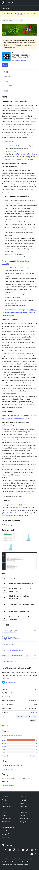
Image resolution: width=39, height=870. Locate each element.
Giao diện (23, 800)
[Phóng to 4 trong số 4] (35, 555)
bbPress (5, 834)
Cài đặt (6, 81)
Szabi (20, 505)
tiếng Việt (9, 845)
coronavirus (20, 716)
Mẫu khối (23, 806)
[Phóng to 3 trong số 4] (16, 545)
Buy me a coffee (10, 151)
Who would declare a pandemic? (13, 650)
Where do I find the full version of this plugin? (9, 631)
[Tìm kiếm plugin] (21, 20)
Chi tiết (6, 72)
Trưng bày (23, 797)
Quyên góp (24, 818)
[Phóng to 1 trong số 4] (16, 536)
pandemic (33, 716)
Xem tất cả (33, 756)
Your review (6, 756)
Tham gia (23, 812)
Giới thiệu (5, 797)
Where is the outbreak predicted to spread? (16, 656)
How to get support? (9, 661)
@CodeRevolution (8, 513)
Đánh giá (7, 77)
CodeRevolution (20, 60)
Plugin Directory (6, 8)
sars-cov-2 (33, 720)
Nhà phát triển (8, 86)
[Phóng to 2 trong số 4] (35, 536)
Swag (23, 822)
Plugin (22, 803)
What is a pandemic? (9, 644)
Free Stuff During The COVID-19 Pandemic (19, 159)
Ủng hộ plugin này (8, 786)
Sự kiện (22, 815)
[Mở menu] (36, 2)
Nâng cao (5, 725)
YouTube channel (7, 515)
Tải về (5, 65)
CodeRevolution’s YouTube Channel (25, 154)
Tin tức (4, 800)
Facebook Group (16, 146)
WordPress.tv (7, 822)
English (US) (33, 712)
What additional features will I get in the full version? (11, 638)
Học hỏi (4, 812)
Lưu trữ (4, 803)
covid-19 (27, 716)
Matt (4, 831)
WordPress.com (8, 828)
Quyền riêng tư (7, 806)
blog (30, 513)
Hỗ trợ (6, 91)
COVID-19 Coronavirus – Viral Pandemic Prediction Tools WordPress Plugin (19, 312)
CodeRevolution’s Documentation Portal (15, 418)
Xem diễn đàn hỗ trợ (9, 769)
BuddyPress (7, 837)
